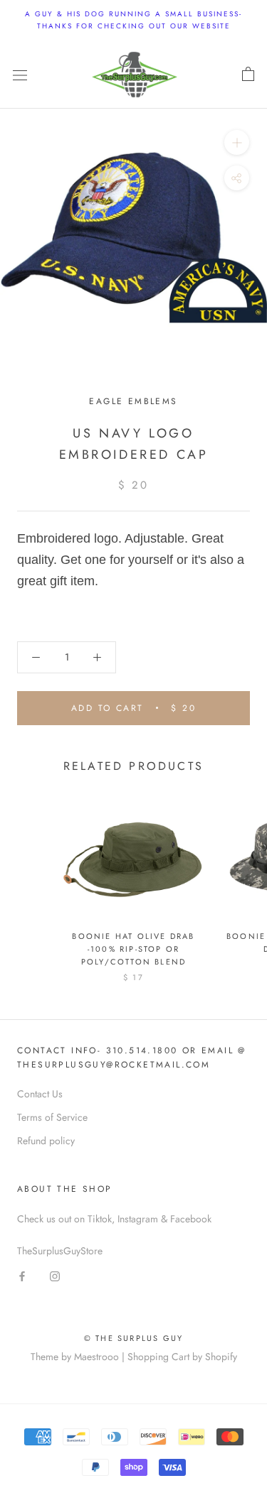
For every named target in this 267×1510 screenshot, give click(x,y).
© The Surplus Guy (133, 1338)
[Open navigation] (20, 74)
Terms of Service (52, 1117)
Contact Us (40, 1094)
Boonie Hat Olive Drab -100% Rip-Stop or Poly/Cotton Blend (133, 948)
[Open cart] (248, 74)
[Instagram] (55, 1275)
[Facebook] (22, 1275)
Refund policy (46, 1141)
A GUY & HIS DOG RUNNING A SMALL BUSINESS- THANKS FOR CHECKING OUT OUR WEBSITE (133, 20)
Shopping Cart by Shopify (182, 1356)
